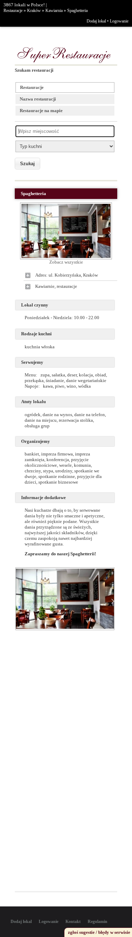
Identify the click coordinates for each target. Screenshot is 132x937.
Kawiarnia (54, 10)
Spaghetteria (77, 10)
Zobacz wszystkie (66, 262)
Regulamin (97, 921)
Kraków (34, 10)
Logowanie (119, 21)
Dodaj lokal (96, 21)
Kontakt (73, 921)
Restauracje (13, 10)
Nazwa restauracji (38, 99)
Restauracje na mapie (41, 110)
